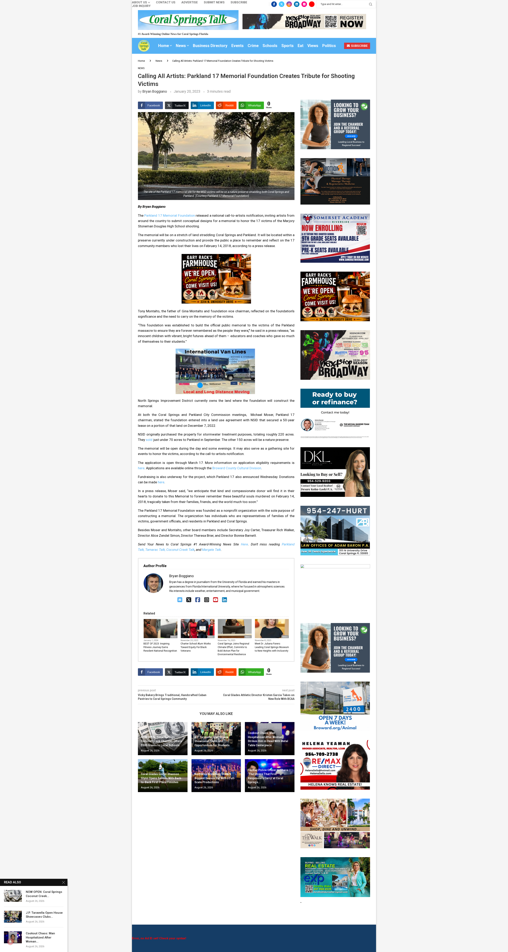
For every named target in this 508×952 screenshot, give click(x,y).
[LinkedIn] (224, 600)
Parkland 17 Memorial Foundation (169, 215)
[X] (188, 600)
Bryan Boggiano (154, 91)
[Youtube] (312, 4)
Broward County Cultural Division (236, 468)
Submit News (214, 2)
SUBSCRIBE (359, 46)
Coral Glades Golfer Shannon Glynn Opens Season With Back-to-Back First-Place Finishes (161, 778)
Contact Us (165, 2)
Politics (329, 45)
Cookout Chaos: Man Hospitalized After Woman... (40, 937)
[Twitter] (281, 4)
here (141, 468)
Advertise (189, 2)
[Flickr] (304, 4)
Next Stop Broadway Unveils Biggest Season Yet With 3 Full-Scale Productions (214, 778)
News (181, 45)
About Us (139, 2)
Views (312, 45)
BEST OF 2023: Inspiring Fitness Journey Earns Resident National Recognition (160, 647)
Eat (300, 45)
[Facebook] (274, 4)
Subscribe (239, 2)
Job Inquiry (141, 6)
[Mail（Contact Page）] (179, 600)
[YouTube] (215, 600)
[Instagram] (289, 4)
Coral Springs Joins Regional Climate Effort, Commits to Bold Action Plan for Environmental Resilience (233, 649)
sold (149, 440)
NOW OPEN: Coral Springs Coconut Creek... (44, 894)
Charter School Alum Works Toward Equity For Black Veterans (196, 647)
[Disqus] (216, 852)
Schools (270, 45)
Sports (287, 45)
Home (163, 45)
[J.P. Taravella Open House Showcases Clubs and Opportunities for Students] (13, 917)
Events (237, 45)
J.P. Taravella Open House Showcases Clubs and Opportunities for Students (212, 741)
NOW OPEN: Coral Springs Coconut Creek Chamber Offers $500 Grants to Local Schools (161, 741)
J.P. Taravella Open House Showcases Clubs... (44, 914)
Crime (253, 45)
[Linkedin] (296, 4)
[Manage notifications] (10, 942)
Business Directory (210, 45)
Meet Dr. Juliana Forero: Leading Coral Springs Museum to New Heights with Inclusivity (272, 647)
